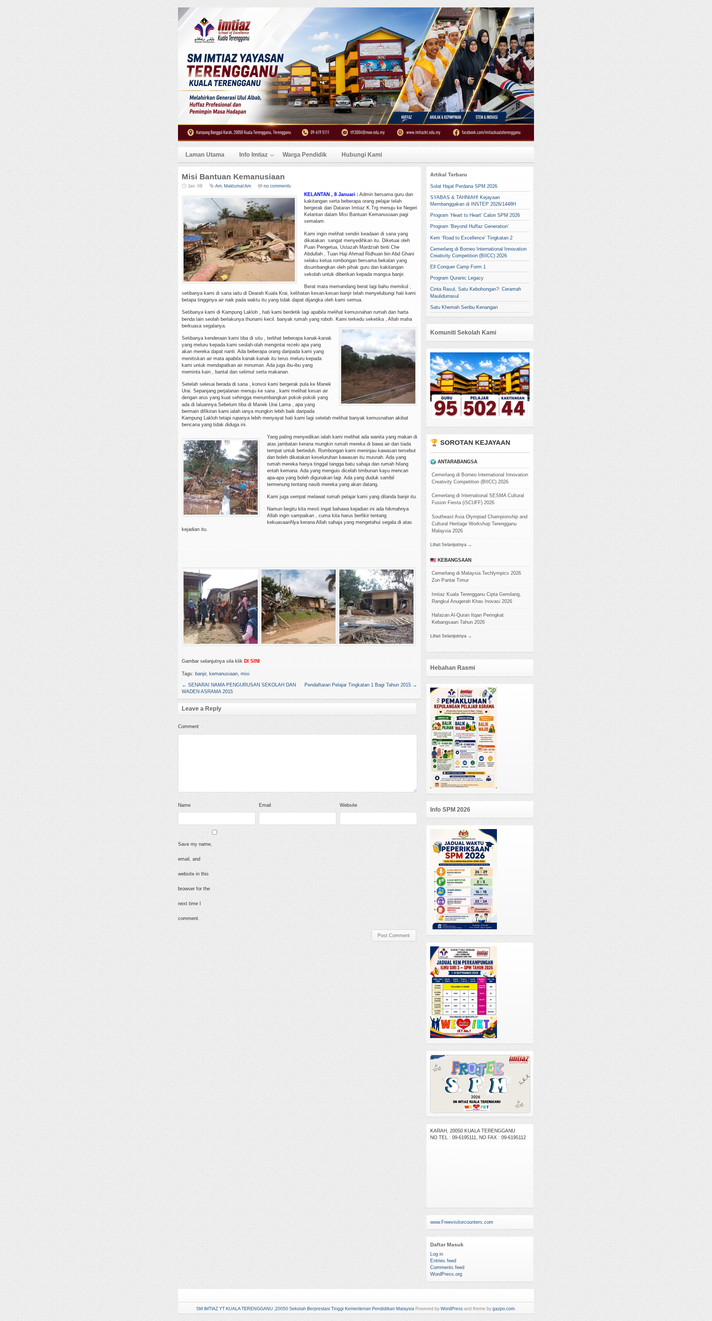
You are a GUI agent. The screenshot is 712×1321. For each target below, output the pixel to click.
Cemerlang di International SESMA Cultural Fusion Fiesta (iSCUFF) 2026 (478, 499)
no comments (277, 186)
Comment (188, 726)
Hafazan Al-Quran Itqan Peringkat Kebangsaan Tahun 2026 (468, 618)
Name (184, 805)
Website (348, 805)
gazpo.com (503, 1308)
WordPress (452, 1308)
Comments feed (447, 1267)
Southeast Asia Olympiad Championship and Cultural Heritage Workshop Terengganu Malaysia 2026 (479, 524)
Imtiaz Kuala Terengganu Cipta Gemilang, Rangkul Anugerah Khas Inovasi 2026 (476, 597)
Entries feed (443, 1260)
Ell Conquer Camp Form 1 (458, 267)
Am (218, 186)
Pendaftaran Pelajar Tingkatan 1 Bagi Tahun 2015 (360, 685)
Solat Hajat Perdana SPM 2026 (463, 186)
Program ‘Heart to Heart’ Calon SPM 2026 (475, 215)
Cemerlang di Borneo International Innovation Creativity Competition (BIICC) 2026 (480, 478)
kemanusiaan (223, 673)
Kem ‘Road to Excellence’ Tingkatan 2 (471, 238)
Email (265, 805)
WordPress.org (446, 1274)
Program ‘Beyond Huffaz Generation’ (469, 226)
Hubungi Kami (362, 154)
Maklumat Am (237, 186)
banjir (200, 673)
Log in (436, 1254)
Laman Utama (204, 154)
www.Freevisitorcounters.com (461, 1222)
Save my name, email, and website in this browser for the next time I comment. (195, 881)
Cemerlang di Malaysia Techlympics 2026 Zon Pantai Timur (476, 576)
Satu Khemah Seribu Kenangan (464, 307)
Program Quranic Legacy (457, 278)
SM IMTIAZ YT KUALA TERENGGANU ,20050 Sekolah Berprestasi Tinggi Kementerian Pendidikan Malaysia (305, 1308)
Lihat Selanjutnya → (451, 544)
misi (245, 673)
